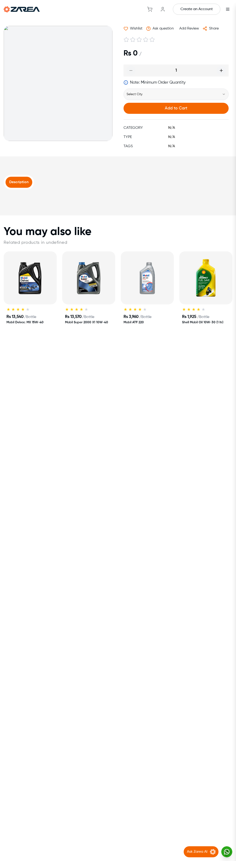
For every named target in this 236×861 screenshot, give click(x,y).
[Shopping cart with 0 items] (150, 9)
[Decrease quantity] (131, 70)
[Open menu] (227, 9)
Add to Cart (176, 108)
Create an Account (196, 9)
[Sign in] (162, 9)
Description (19, 182)
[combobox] (176, 94)
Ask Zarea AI (197, 852)
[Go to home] (22, 9)
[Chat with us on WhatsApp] (226, 851)
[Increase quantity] (221, 70)
